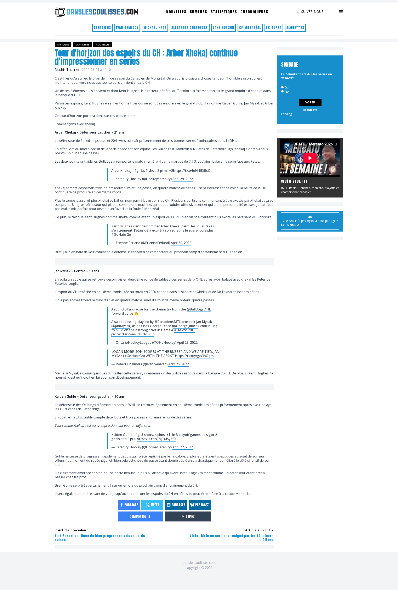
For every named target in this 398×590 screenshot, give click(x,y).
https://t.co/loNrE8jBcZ (191, 170)
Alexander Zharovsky (189, 27)
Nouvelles (176, 12)
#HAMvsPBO (184, 330)
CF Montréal (250, 27)
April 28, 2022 (187, 342)
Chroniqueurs (254, 12)
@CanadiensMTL (167, 321)
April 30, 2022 (181, 242)
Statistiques (224, 12)
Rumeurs (198, 12)
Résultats (310, 110)
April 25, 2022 (178, 364)
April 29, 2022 (182, 179)
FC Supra (274, 27)
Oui (287, 87)
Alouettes (295, 27)
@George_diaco (185, 326)
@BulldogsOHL (199, 309)
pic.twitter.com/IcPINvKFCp (132, 334)
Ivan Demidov (127, 27)
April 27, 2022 (182, 447)
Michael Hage (154, 27)
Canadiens (102, 27)
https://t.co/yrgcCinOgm (194, 355)
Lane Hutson (223, 27)
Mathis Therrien (67, 69)
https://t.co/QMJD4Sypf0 (156, 439)
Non (287, 91)
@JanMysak (121, 326)
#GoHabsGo (121, 234)
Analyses (63, 44)
